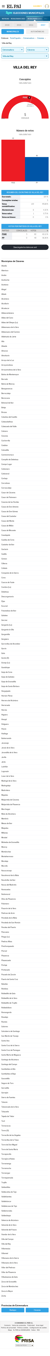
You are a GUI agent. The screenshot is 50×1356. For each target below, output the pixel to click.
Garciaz (4, 620)
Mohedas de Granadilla (10, 842)
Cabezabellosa (7, 422)
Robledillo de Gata (8, 993)
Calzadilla (5, 450)
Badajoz (13, 1310)
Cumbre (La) (6, 587)
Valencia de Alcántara (9, 1220)
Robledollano (6, 1008)
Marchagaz (5, 809)
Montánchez (6, 852)
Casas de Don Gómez (9, 511)
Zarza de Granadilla (9, 1282)
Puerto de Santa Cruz (9, 979)
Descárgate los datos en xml (25, 247)
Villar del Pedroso (8, 1267)
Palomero (5, 904)
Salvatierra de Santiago (10, 1031)
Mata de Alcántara (8, 814)
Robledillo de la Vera (9, 998)
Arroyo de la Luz (7, 360)
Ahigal (3, 289)
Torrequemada (7, 1178)
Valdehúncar (6, 1201)
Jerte (3, 762)
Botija (3, 408)
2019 (7, 25)
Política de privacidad (8, 1328)
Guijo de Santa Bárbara (10, 686)
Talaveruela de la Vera (10, 1107)
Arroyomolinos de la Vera (11, 370)
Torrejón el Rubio (8, 1159)
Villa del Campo (7, 1239)
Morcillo (4, 866)
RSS (38, 1330)
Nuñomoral (5, 894)
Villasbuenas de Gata (9, 1277)
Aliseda (4, 346)
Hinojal (4, 719)
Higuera (4, 715)
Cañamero (5, 469)
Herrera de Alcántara (9, 700)
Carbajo (4, 478)
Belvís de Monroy (8, 384)
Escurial (4, 606)
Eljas (3, 601)
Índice (33, 1330)
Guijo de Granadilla (8, 682)
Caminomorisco (7, 455)
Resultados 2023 (18, 19)
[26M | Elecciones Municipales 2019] (25, 12)
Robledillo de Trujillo (9, 1003)
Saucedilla (5, 1078)
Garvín (3, 648)
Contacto (7, 1325)
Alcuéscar (5, 308)
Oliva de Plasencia (8, 899)
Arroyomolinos (7, 365)
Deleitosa (5, 592)
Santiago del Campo (9, 1064)
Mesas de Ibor (6, 823)
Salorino (4, 1027)
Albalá (3, 294)
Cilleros (4, 563)
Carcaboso (5, 483)
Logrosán (5, 771)
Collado (4, 568)
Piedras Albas (6, 941)
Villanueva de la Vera (9, 1263)
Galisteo (4, 615)
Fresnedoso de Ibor (8, 611)
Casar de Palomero (8, 497)
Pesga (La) (5, 937)
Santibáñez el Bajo (8, 1074)
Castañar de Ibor (7, 545)
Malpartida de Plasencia (10, 804)
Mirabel (4, 838)
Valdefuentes (6, 1197)
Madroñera (5, 790)
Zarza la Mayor (7, 1291)
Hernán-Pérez (6, 696)
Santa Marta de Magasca (11, 1055)
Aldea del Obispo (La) (9, 322)
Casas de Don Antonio (9, 507)
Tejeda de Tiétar (7, 1116)
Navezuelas (5, 889)
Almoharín (5, 356)
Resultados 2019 (35, 19)
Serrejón (4, 1093)
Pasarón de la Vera (8, 908)
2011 (31, 25)
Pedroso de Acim (8, 913)
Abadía (4, 266)
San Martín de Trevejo (9, 1036)
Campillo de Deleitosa (9, 459)
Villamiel (4, 1253)
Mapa (10, 1330)
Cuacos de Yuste (7, 582)
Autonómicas (37, 31)
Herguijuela (5, 691)
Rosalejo (4, 1017)
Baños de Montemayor (10, 374)
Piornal (4, 951)
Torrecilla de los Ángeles (11, 1135)
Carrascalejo (6, 488)
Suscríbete (37, 6)
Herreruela (5, 705)
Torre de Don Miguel (9, 1145)
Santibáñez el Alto (8, 1069)
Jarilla (3, 757)
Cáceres (4, 436)
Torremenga (6, 1164)
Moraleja (4, 861)
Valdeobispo (6, 1216)
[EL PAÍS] (14, 6)
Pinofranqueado (7, 946)
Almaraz (4, 351)
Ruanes (4, 1022)
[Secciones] (3, 6)
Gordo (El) (5, 658)
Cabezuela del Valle (9, 426)
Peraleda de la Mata (9, 918)
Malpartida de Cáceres (10, 800)
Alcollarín (5, 304)
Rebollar (4, 984)
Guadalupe (5, 667)
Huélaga (4, 734)
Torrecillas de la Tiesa (10, 1140)
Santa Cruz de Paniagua (10, 1050)
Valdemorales (6, 1211)
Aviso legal (39, 1325)
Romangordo (6, 1012)
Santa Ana (5, 1041)
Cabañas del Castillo (9, 417)
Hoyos (3, 729)
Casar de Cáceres (8, 493)
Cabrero (4, 431)
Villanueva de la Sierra (10, 1258)
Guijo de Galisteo (7, 677)
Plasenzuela (6, 960)
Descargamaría (7, 597)
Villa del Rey (6, 1244)
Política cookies (22, 1328)
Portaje (4, 965)
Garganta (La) (6, 625)
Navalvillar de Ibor (8, 880)
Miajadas (4, 828)
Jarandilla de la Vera (9, 752)
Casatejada (5, 535)
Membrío (4, 819)
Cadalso (4, 445)
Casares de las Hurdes (10, 502)
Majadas (4, 795)
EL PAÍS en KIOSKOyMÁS (21, 1330)
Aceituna (4, 285)
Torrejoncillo (6, 1154)
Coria (3, 578)
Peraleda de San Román (10, 923)
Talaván (4, 1102)
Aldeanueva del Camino (10, 332)
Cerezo (4, 559)
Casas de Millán (7, 526)
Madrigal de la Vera (8, 781)
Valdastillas (5, 1187)
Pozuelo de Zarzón (8, 975)
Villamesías (5, 1249)
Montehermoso (7, 856)
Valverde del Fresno (9, 1230)
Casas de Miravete (8, 530)
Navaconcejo (6, 871)
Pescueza (5, 932)
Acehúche (5, 280)
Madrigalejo (6, 786)
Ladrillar (4, 767)
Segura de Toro (7, 1083)
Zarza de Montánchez (9, 1286)
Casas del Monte (7, 521)
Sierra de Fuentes (8, 1097)
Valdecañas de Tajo (9, 1192)
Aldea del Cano (7, 318)
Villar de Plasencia (8, 1272)
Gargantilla (5, 634)
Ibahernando (6, 738)
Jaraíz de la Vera (7, 748)
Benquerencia (6, 389)
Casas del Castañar (8, 516)
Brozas (4, 412)
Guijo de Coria (6, 672)
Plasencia (5, 956)
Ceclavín (4, 549)
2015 (19, 25)
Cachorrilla (5, 441)
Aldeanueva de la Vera (10, 327)
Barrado (4, 379)
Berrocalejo (6, 393)
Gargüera (5, 639)
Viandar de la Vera (8, 1234)
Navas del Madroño (8, 885)
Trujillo (4, 1182)
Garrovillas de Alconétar (10, 644)
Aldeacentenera (7, 313)
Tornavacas (6, 1126)
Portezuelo (5, 970)
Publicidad (31, 1325)
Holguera (5, 724)
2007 (43, 25)
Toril (3, 1121)
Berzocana (5, 398)
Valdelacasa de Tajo (9, 1206)
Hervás (4, 710)
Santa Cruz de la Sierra (10, 1045)
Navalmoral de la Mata (10, 875)
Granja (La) (5, 663)
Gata (3, 653)
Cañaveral (5, 474)
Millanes (4, 833)
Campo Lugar (6, 464)
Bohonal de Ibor (7, 403)
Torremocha (6, 1168)
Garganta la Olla (7, 630)
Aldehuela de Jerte (8, 337)
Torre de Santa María (9, 1149)
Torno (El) (5, 1130)
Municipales (13, 31)
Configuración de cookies (38, 1328)
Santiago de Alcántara (10, 1060)
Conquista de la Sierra (10, 573)
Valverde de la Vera (8, 1225)
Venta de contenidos (19, 1325)
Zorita (3, 1296)
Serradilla (5, 1088)
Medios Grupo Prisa (24, 1345)
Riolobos (4, 989)
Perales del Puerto (8, 927)
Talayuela (5, 1112)
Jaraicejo (5, 743)
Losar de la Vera (7, 776)
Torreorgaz (5, 1173)
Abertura (4, 270)
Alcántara (5, 299)
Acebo (3, 275)
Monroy (4, 847)
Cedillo (4, 554)
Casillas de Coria (7, 540)
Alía (2, 341)
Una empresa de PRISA (24, 1339)
